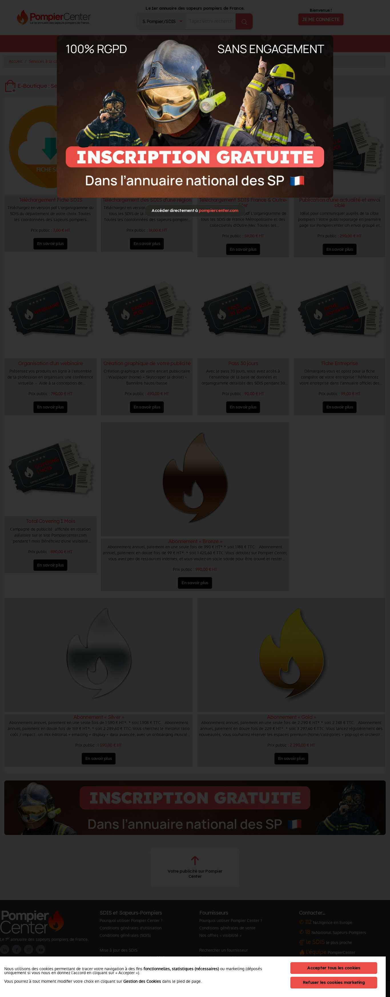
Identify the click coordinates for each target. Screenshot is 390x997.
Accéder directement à (195, 210)
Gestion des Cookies (142, 981)
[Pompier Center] (195, 116)
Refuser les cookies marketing (334, 982)
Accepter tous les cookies (333, 967)
